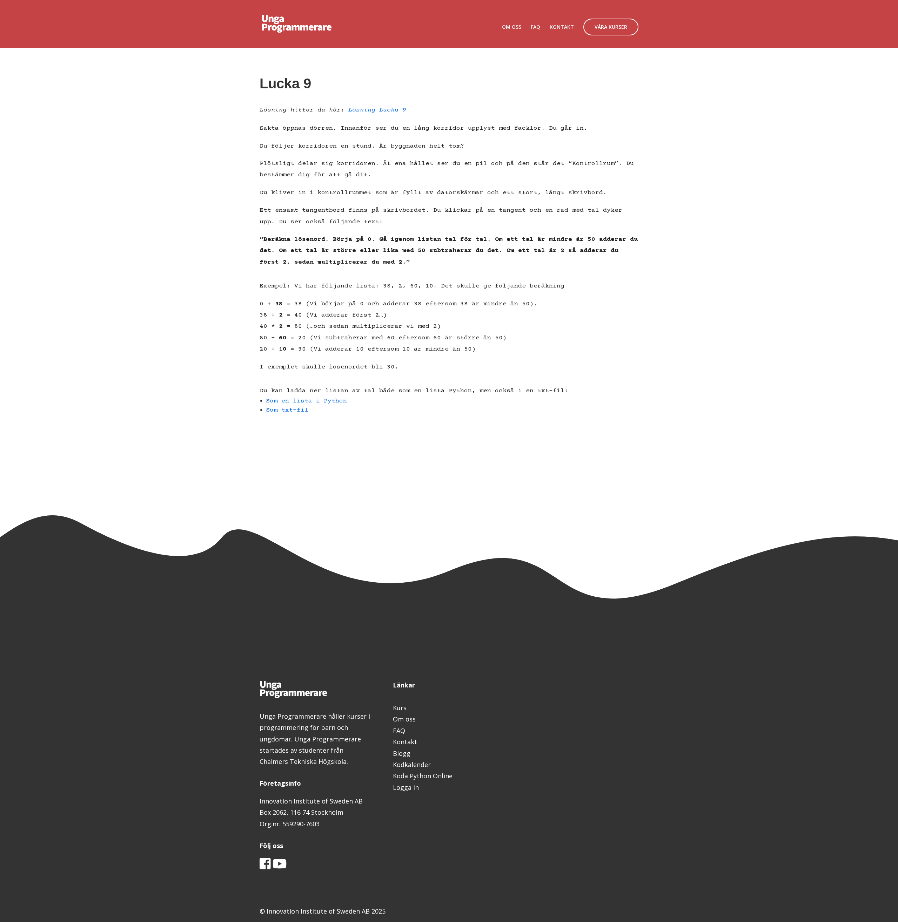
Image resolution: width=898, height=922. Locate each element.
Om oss (404, 719)
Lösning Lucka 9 (377, 110)
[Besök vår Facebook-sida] (265, 866)
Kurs (400, 708)
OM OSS (511, 27)
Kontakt (405, 742)
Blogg (401, 753)
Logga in (406, 787)
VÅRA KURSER (611, 26)
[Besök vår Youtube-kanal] (280, 866)
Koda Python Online (423, 776)
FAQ (535, 27)
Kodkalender (412, 764)
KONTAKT (562, 27)
